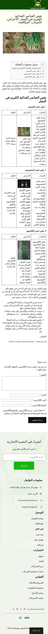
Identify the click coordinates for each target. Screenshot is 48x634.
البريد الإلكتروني (39, 399)
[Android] (13, 609)
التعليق (42, 374)
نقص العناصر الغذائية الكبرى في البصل (26, 68)
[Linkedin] (17, 609)
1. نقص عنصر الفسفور (33, 71)
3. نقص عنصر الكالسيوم (33, 77)
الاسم (43, 394)
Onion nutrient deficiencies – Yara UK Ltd (27, 341)
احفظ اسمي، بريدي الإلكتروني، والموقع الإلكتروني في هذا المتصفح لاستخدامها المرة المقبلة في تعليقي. (24, 412)
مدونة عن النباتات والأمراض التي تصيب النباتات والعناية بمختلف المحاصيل (23, 312)
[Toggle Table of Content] (41, 64)
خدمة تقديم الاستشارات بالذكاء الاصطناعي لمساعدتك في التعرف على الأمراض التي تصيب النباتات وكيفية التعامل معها (22, 305)
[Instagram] (20, 609)
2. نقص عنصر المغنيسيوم (32, 74)
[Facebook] (24, 609)
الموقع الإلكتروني (39, 405)
